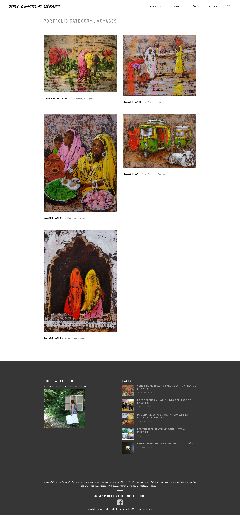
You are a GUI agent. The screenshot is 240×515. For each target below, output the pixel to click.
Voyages (88, 99)
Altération (76, 99)
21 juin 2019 (143, 436)
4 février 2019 (144, 407)
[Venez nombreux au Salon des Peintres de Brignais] (128, 390)
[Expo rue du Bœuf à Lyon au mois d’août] (128, 448)
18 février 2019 (144, 421)
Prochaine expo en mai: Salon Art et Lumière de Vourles (162, 416)
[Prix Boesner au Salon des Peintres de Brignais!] (128, 405)
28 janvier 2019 (144, 392)
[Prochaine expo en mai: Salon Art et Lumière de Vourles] (128, 419)
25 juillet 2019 (144, 447)
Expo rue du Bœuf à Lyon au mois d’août (165, 443)
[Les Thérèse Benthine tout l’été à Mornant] (128, 434)
